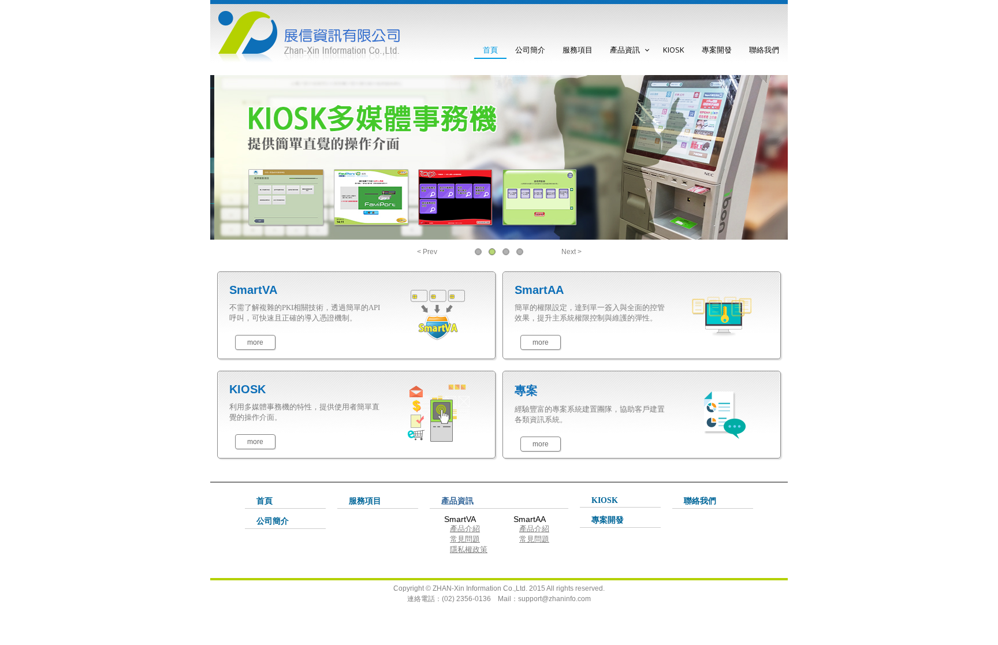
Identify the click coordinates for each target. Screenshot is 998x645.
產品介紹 (465, 528)
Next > (571, 252)
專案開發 (717, 49)
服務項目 (578, 49)
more (255, 342)
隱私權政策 (468, 549)
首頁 (490, 49)
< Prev (427, 252)
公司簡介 (530, 49)
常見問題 (465, 539)
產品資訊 (625, 49)
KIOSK (673, 49)
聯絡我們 (764, 49)
